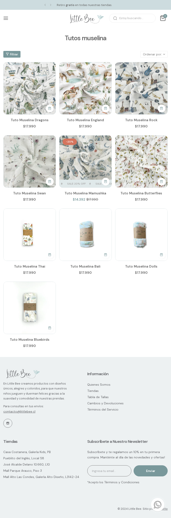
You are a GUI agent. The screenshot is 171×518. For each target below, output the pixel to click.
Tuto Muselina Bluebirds (29, 339)
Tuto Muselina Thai (29, 266)
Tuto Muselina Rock (141, 120)
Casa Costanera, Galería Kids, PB (27, 452)
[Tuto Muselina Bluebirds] (29, 308)
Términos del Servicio (102, 409)
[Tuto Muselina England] (85, 88)
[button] (45, 5)
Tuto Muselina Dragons (30, 120)
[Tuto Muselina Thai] (29, 234)
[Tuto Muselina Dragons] (29, 88)
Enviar (150, 471)
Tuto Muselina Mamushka (85, 193)
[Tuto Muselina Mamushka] (85, 161)
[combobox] (132, 18)
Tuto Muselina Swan (29, 193)
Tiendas (93, 391)
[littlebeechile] (85, 18)
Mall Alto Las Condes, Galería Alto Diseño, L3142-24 (41, 477)
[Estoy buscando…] (115, 18)
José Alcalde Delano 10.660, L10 (26, 464)
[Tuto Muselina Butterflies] (141, 161)
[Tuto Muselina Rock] (141, 88)
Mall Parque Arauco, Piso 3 (22, 471)
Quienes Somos (98, 385)
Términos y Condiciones (121, 482)
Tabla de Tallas (98, 397)
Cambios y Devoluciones (105, 403)
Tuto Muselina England (85, 120)
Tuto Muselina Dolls (141, 266)
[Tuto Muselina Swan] (29, 161)
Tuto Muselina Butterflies (141, 193)
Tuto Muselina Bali (85, 266)
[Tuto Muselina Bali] (85, 234)
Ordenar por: (152, 54)
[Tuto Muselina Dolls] (141, 234)
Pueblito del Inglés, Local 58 (23, 458)
